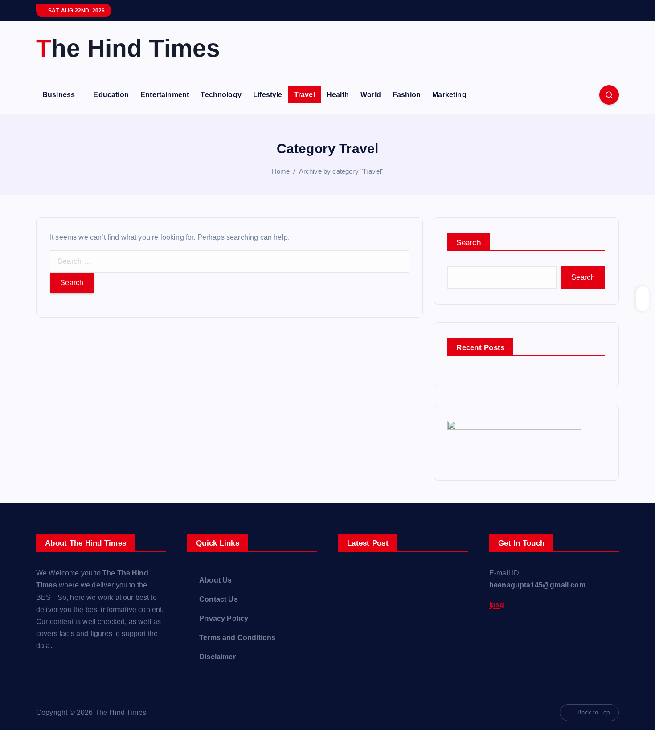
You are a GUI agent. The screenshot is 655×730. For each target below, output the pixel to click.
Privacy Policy (223, 618)
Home (281, 171)
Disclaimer (217, 657)
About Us (215, 580)
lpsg (496, 604)
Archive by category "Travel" (341, 171)
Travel (304, 94)
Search (468, 242)
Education (110, 94)
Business (58, 94)
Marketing (449, 94)
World (370, 94)
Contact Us (218, 599)
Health (338, 94)
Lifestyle (267, 94)
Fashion (407, 94)
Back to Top (593, 712)
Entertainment (164, 94)
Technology (221, 94)
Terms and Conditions (237, 637)
